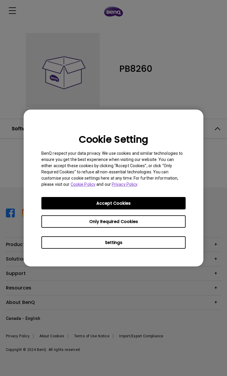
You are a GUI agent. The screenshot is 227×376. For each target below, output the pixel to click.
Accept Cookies (113, 203)
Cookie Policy (83, 184)
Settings (113, 242)
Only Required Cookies (113, 221)
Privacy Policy (124, 184)
